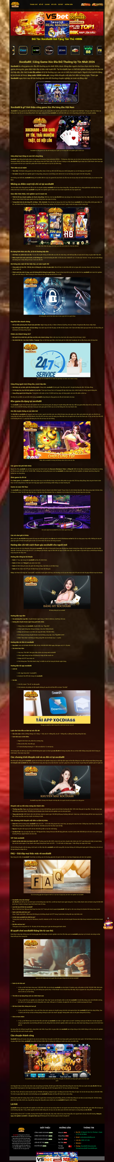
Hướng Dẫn (69, 4)
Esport (60, 4)
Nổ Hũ (41, 4)
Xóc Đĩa (53, 4)
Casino (47, 4)
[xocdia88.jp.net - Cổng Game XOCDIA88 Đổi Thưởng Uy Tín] (19, 4)
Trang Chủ (34, 4)
